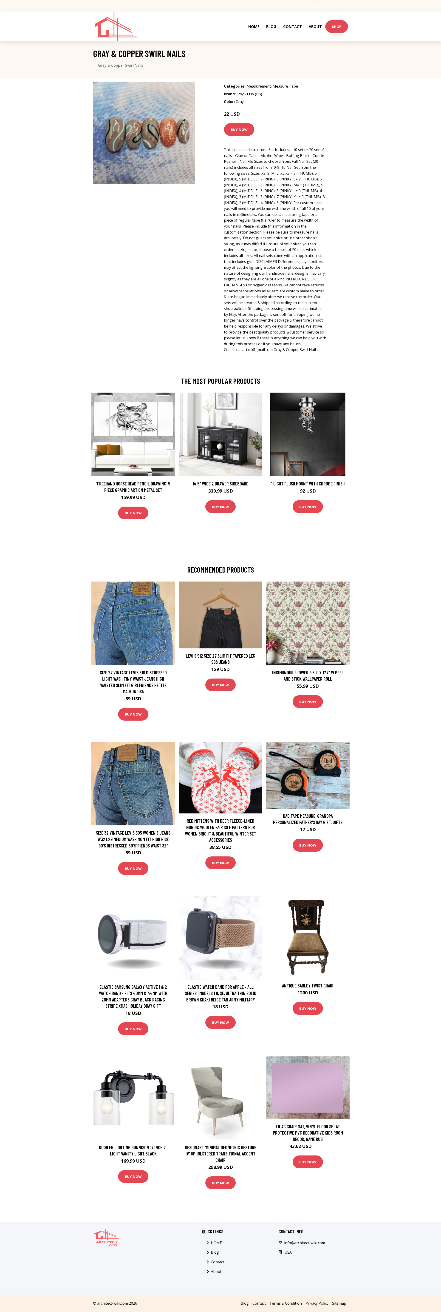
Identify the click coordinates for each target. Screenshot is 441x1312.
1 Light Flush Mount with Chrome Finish (308, 483)
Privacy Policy (316, 1303)
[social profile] (115, 6)
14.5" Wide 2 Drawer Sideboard (220, 483)
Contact (292, 26)
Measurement (258, 86)
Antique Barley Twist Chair (308, 985)
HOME (253, 26)
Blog (271, 26)
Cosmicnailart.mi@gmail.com (248, 349)
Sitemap (339, 1303)
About (315, 26)
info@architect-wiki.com (326, 6)
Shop (336, 26)
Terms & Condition (285, 1303)
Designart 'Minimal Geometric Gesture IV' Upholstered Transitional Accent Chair (220, 1153)
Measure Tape (285, 86)
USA (301, 6)
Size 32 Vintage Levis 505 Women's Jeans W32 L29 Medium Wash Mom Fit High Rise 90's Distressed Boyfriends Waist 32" (133, 839)
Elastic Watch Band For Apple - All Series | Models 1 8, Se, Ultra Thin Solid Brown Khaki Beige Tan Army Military (220, 993)
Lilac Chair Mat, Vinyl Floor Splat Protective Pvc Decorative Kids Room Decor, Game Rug (308, 1133)
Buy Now (239, 129)
